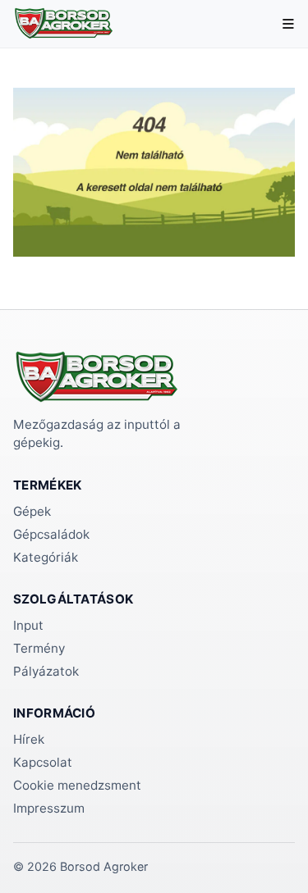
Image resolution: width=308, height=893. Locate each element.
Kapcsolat (42, 762)
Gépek (32, 511)
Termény (39, 648)
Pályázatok (46, 671)
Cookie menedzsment (77, 785)
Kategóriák (45, 557)
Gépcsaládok (51, 534)
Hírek (28, 739)
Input (28, 625)
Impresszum (49, 808)
